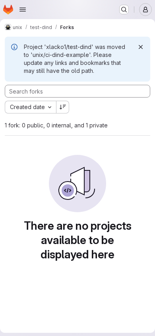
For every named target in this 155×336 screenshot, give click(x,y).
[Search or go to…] (124, 9)
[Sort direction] (62, 107)
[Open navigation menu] (22, 9)
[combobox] (30, 107)
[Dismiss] (140, 47)
